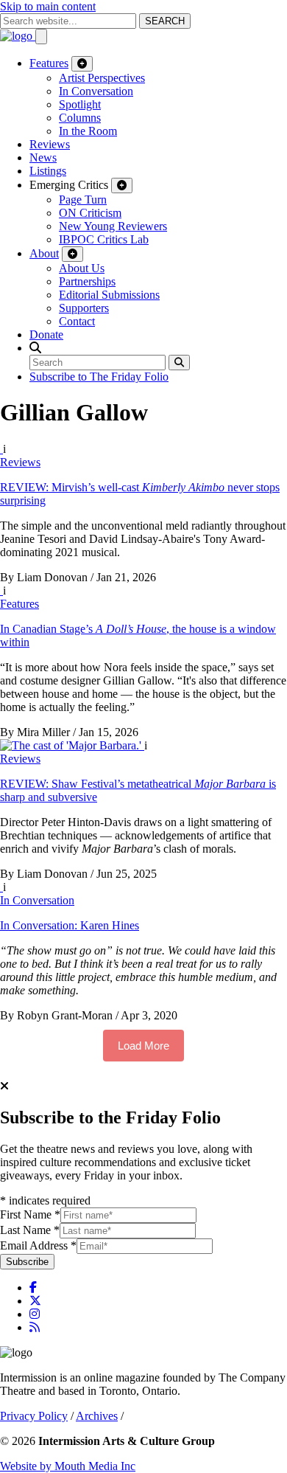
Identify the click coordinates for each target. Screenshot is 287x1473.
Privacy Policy (34, 1416)
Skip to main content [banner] (48, 6)
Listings (47, 170)
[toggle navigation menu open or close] (41, 36)
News (43, 157)
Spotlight (80, 104)
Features (48, 63)
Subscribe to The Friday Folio (99, 376)
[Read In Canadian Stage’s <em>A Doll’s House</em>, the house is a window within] (1, 590)
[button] (35, 348)
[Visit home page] (17, 36)
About (44, 253)
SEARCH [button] (165, 21)
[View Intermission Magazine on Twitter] (35, 1300)
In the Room (88, 131)
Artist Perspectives (102, 78)
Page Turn (83, 199)
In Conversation (96, 91)
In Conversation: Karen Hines (69, 925)
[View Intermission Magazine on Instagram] (34, 1314)
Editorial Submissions (109, 294)
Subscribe (27, 1261)
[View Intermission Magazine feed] (34, 1327)
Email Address (38, 1245)
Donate (46, 334)
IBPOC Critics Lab (104, 239)
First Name (30, 1214)
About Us (81, 268)
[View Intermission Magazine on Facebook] (33, 1287)
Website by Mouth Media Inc (67, 1466)
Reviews (49, 144)
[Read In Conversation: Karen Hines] (1, 887)
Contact (77, 321)
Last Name (30, 1230)
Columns (80, 117)
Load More (143, 1045)
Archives (97, 1416)
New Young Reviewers (113, 226)
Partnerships (87, 281)
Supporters (84, 308)
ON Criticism (90, 213)
